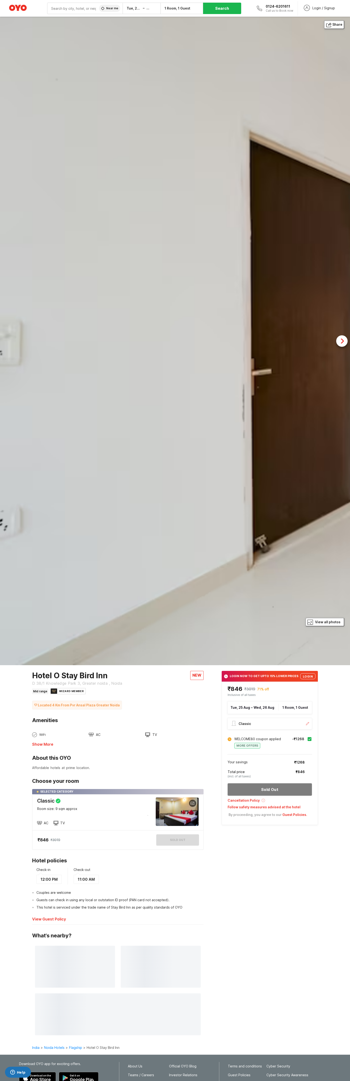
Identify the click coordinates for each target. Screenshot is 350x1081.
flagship (75, 1048)
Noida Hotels (54, 1048)
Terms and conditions (245, 1066)
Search (222, 8)
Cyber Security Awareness (287, 1075)
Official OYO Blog (182, 1066)
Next (342, 341)
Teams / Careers (141, 1075)
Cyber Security (278, 1066)
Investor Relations (183, 1075)
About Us (135, 1066)
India (36, 1048)
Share (337, 24)
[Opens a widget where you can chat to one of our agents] (18, 1073)
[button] (270, 802)
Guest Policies (239, 1075)
